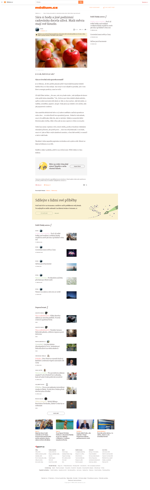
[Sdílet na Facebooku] (84, 185)
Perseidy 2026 (76, 465)
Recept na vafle (79, 460)
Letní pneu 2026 (106, 451)
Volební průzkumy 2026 (40, 453)
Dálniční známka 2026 (107, 453)
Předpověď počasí (68, 465)
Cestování (39, 344)
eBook (76, 29)
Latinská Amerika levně (94, 460)
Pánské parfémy (106, 470)
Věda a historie (40, 401)
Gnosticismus (39, 313)
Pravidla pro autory (92, 478)
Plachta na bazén (60, 468)
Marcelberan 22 (40, 341)
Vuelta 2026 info (52, 451)
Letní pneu (79, 470)
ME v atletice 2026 (66, 458)
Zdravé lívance (78, 456)
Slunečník (73, 468)
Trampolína (67, 468)
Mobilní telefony (54, 470)
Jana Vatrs (38, 370)
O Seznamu (51, 478)
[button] (61, 53)
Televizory (91, 470)
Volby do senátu (39, 460)
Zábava (48, 190)
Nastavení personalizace (74, 480)
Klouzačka (79, 468)
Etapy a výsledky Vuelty (54, 453)
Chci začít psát (110, 7)
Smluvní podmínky (60, 478)
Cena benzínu (83, 465)
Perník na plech (79, 462)
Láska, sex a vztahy (97, 21)
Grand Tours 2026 (53, 462)
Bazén (53, 468)
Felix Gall (51, 460)
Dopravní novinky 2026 (107, 456)
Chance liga (65, 451)
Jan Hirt (50, 456)
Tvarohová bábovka (79, 458)
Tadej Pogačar (52, 458)
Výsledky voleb (38, 456)
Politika (38, 359)
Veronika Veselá (40, 355)
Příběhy (38, 387)
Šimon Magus (39, 398)
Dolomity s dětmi (93, 462)
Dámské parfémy (72, 470)
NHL (63, 462)
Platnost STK (105, 462)
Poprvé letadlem (93, 453)
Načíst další (56, 413)
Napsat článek (77, 166)
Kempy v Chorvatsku (93, 451)
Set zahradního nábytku (87, 468)
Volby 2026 (37, 451)
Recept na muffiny (79, 453)
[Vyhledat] (80, 2)
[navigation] (2, 2)
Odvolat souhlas (103, 478)
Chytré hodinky (97, 470)
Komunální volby (39, 462)
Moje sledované (94, 7)
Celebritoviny (39, 384)
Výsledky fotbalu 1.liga (67, 453)
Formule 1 (64, 460)
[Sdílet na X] (86, 185)
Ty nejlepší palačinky (80, 451)
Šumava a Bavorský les (94, 456)
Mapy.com (60, 465)
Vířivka (102, 468)
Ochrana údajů (82, 478)
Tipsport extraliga (66, 456)
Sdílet (82, 29)
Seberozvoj (54, 190)
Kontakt (75, 478)
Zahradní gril (97, 468)
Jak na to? (57, 213)
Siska (41, 28)
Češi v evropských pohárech (94, 465)
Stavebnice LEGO (63, 470)
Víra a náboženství (42, 316)
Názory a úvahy (41, 278)
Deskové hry (85, 470)
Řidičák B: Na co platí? (107, 458)
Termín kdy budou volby (40, 458)
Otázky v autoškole (106, 460)
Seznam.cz (145, 2)
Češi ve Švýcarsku (93, 458)
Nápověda (69, 478)
